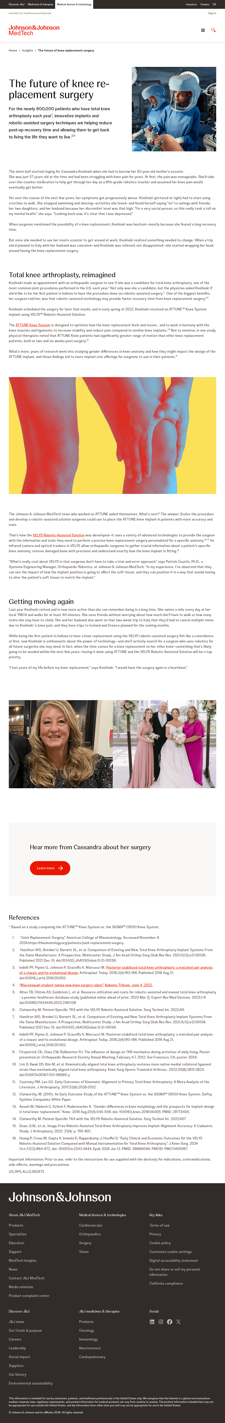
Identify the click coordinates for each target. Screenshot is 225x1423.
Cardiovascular (90, 1225)
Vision (84, 1251)
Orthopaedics (90, 1234)
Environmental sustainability (31, 1383)
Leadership (17, 1348)
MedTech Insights (22, 1260)
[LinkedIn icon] (152, 1321)
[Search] (213, 30)
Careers (15, 1339)
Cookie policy (160, 1243)
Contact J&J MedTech (26, 1278)
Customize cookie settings (170, 1251)
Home (13, 50)
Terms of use (159, 1225)
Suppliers (16, 1365)
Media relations (21, 1287)
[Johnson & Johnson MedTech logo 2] (60, 1196)
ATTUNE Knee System (33, 325)
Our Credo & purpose (25, 1330)
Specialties (18, 1234)
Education (16, 1243)
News (13, 1269)
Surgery (85, 1243)
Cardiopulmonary (92, 1357)
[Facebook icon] (169, 1321)
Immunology (88, 1339)
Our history (17, 1374)
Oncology (86, 1330)
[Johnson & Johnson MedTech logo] (34, 30)
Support (15, 1251)
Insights (27, 50)
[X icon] (178, 1321)
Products (16, 1225)
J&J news (16, 1321)
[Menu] (203, 30)
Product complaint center (29, 1295)
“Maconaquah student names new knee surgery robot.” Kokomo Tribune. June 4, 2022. (86, 985)
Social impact (19, 1357)
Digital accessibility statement (173, 1260)
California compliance (166, 1283)
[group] (112, 435)
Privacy (155, 1234)
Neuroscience (90, 1348)
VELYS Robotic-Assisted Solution (59, 535)
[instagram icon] (160, 1321)
